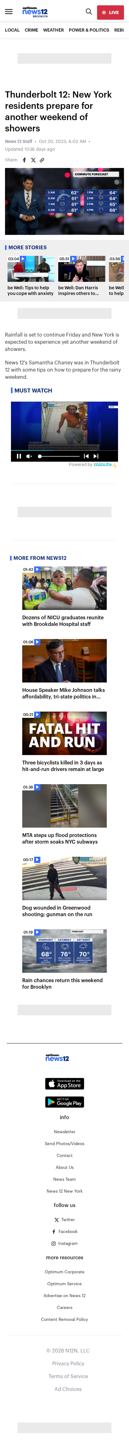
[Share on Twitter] (33, 160)
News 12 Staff (18, 142)
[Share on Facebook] (24, 160)
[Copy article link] (41, 160)
